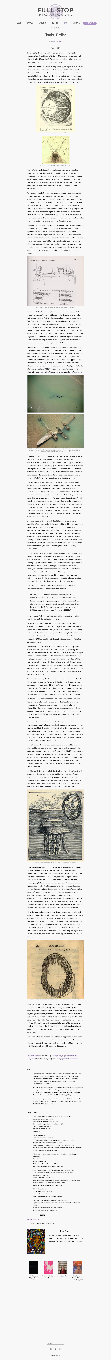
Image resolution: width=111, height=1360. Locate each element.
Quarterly (76, 23)
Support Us (90, 23)
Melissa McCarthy (56, 42)
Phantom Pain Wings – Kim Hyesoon (48, 1277)
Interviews (42, 23)
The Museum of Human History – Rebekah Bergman (77, 1278)
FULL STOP (57, 1355)
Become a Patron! (33, 1219)
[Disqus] (55, 1313)
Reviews (30, 23)
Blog (65, 23)
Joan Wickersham (63, 1276)
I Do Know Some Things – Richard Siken (34, 1278)
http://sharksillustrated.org (68, 1059)
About (19, 23)
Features (55, 23)
